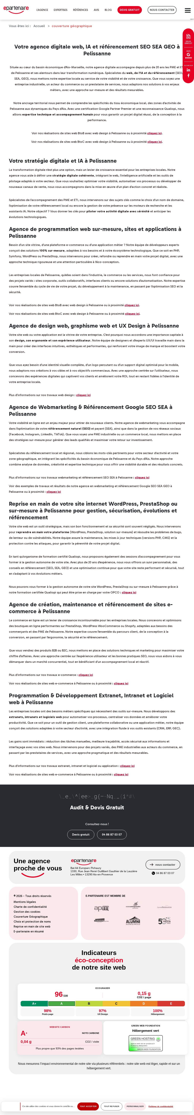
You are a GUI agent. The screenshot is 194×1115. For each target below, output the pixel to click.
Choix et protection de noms (32, 921)
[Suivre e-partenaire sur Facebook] (188, 76)
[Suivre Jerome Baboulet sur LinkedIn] (188, 70)
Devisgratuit (188, 42)
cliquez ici (154, 133)
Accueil (39, 26)
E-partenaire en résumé (29, 931)
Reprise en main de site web (32, 926)
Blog (108, 10)
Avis (96, 10)
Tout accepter (88, 1106)
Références (80, 10)
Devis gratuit (130, 10)
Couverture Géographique (31, 916)
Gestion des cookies (27, 911)
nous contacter (162, 10)
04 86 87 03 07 (112, 834)
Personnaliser (135, 1106)
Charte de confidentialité (30, 907)
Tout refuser (111, 1106)
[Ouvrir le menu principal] (187, 10)
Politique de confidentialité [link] (161, 1106)
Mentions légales (25, 902)
